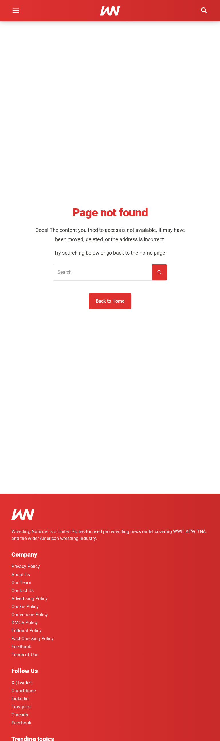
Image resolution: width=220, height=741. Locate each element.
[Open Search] (204, 10)
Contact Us (22, 590)
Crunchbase (23, 690)
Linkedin (20, 698)
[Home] (22, 515)
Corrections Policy (29, 614)
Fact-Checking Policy (32, 638)
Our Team (21, 582)
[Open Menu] (15, 10)
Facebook (21, 723)
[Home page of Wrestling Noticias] (110, 11)
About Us (20, 574)
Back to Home (110, 301)
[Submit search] (159, 272)
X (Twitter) (22, 682)
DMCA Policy (24, 622)
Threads (19, 715)
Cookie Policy (25, 606)
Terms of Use (24, 654)
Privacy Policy (25, 566)
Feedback (21, 646)
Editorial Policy (26, 630)
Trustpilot (21, 707)
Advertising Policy (29, 598)
